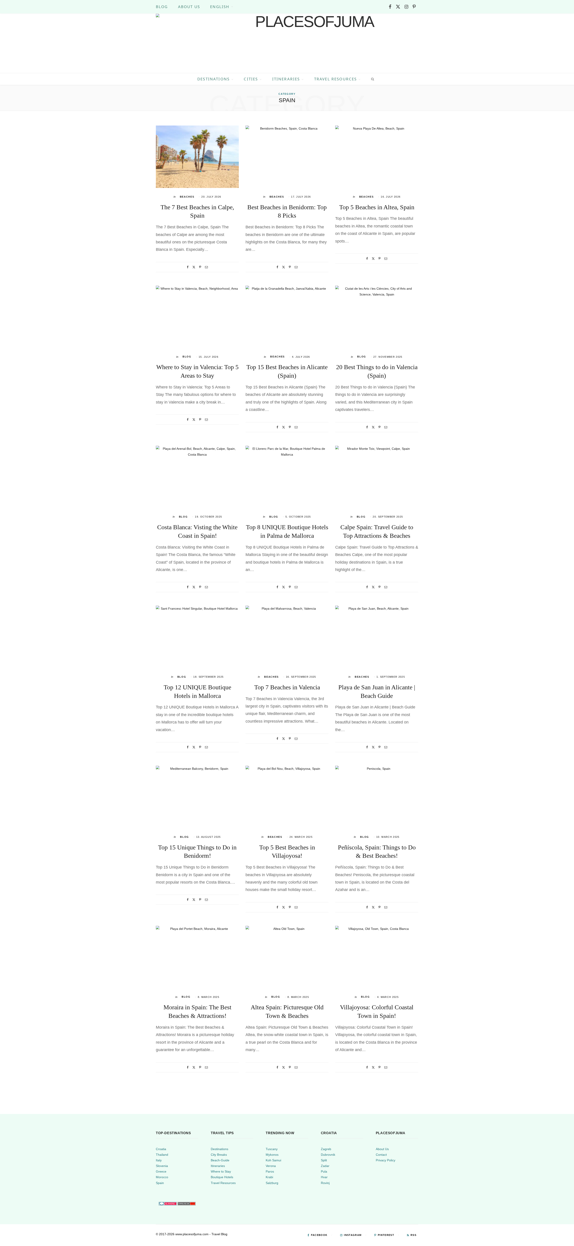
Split (324, 1160)
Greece (161, 1171)
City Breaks (219, 1154)
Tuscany (272, 1149)
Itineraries (286, 79)
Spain (160, 1182)
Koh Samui (273, 1160)
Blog (162, 6)
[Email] (206, 267)
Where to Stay (221, 1171)
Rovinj (325, 1182)
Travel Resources (335, 79)
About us (189, 6)
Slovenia (162, 1166)
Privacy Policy (385, 1160)
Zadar (325, 1166)
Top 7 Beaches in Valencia (287, 687)
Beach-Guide (220, 1160)
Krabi (269, 1177)
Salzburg (272, 1182)
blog (187, 356)
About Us (382, 1149)
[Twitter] (193, 267)
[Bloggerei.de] (168, 1203)
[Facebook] (188, 267)
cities (251, 79)
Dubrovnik (328, 1154)
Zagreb (326, 1149)
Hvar (324, 1177)
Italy (159, 1160)
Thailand (162, 1154)
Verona (271, 1166)
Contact (381, 1154)
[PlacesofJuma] (313, 43)
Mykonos (272, 1154)
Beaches (187, 196)
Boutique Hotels (222, 1177)
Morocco (162, 1177)
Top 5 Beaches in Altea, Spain (376, 207)
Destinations (213, 79)
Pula (324, 1171)
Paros (270, 1171)
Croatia (161, 1149)
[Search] (372, 79)
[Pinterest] (200, 267)
